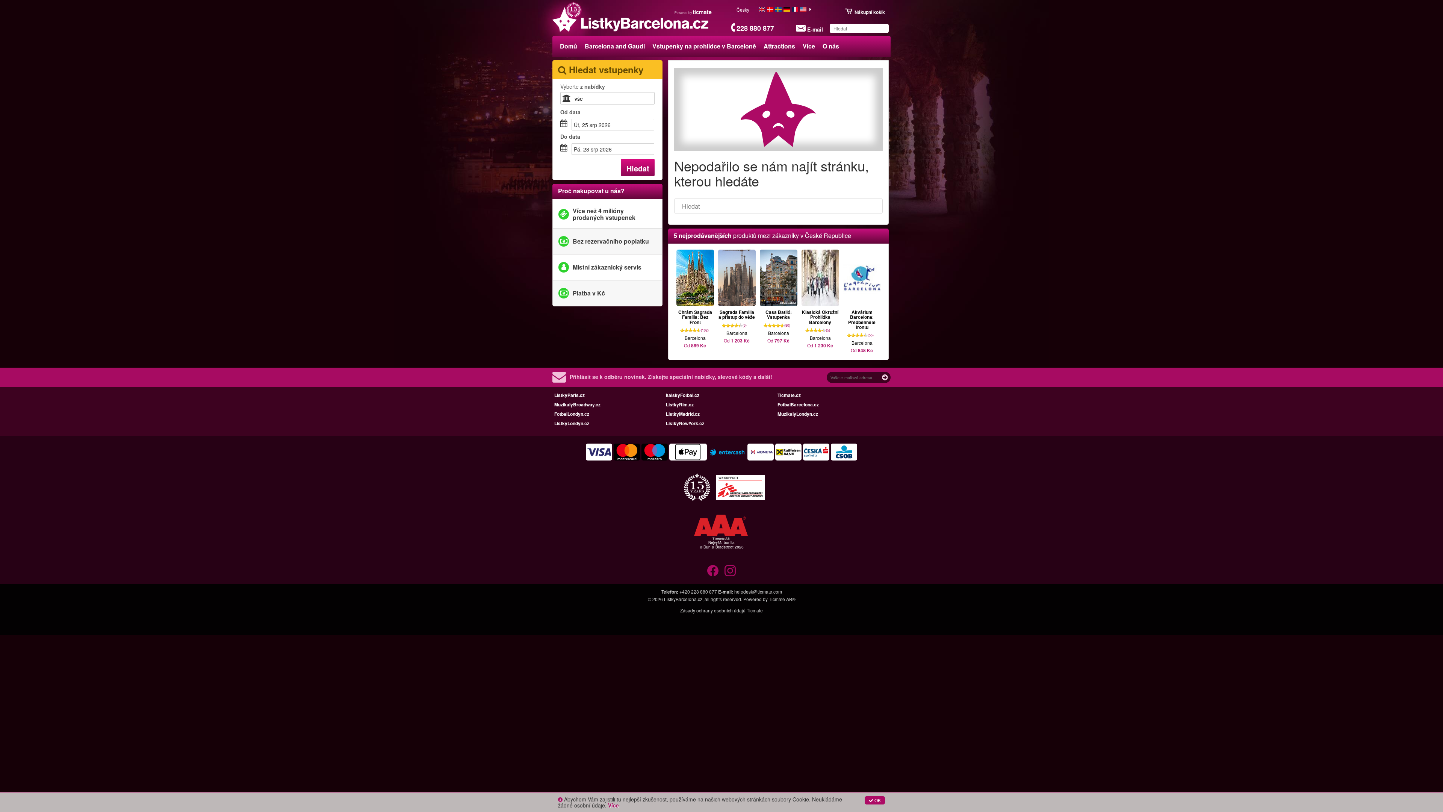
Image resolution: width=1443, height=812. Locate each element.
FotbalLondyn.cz (571, 414)
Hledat (637, 168)
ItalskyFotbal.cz (682, 395)
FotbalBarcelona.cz (798, 404)
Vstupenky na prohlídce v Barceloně (704, 46)
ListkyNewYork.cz (685, 423)
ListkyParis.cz (569, 395)
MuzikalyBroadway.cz (577, 404)
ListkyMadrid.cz (683, 414)
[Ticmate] (693, 12)
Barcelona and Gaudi (615, 46)
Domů (568, 46)
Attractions (779, 46)
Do (570, 136)
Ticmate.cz (789, 395)
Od (570, 112)
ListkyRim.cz (680, 404)
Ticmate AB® (782, 599)
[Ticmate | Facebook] (712, 570)
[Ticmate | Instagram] (730, 570)
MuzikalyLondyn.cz (797, 414)
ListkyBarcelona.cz (683, 599)
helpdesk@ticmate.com (758, 591)
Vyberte (582, 86)
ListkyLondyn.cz (571, 423)
